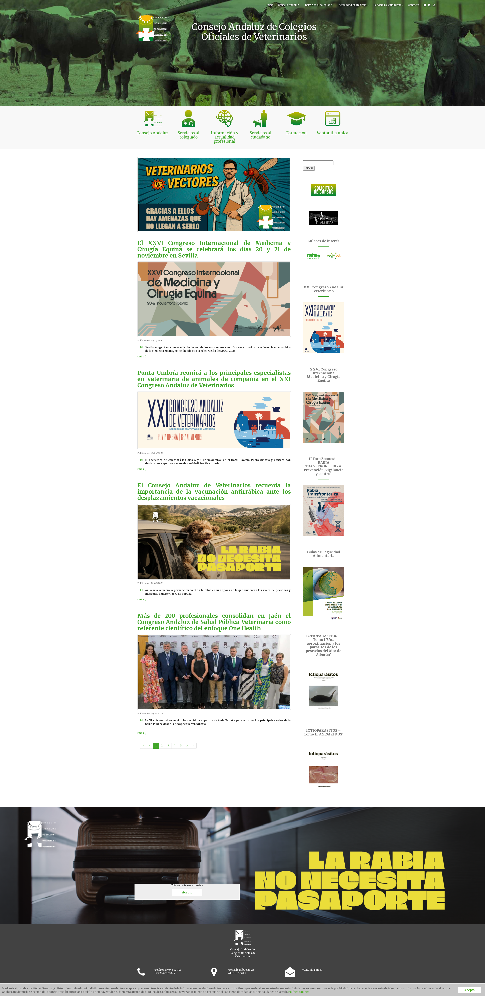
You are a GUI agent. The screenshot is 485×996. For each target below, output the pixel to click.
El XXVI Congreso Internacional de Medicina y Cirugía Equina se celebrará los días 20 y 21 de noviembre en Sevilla (214, 249)
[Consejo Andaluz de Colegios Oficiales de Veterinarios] (151, 4)
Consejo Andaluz (288, 5)
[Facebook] (424, 5)
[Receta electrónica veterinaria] (333, 255)
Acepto (187, 892)
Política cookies (298, 992)
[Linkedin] (429, 5)
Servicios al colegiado (318, 5)
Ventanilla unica (312, 969)
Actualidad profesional (353, 5)
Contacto (413, 5)
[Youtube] (434, 5)
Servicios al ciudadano (387, 5)
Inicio (269, 5)
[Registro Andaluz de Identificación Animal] (313, 255)
